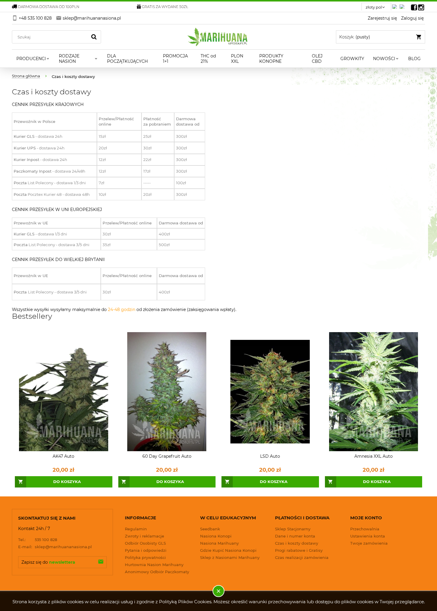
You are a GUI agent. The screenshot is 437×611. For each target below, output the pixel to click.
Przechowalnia (364, 528)
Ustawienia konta (367, 536)
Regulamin (136, 528)
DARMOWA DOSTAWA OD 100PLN (48, 6)
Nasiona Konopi (216, 536)
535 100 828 (37, 539)
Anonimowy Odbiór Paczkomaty (157, 571)
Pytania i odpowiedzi (145, 550)
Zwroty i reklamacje (144, 536)
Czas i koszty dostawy (296, 543)
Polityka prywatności (145, 557)
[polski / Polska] (403, 4)
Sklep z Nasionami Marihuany (230, 557)
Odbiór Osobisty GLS (145, 543)
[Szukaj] (94, 36)
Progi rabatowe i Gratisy (299, 550)
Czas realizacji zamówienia (301, 557)
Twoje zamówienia (369, 543)
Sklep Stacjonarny (292, 528)
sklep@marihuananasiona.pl (55, 546)
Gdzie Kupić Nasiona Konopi (228, 550)
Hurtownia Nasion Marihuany (154, 564)
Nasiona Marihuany (219, 543)
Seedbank (210, 528)
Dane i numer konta (295, 536)
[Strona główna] (218, 36)
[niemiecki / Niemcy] (395, 4)
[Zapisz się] (100, 562)
